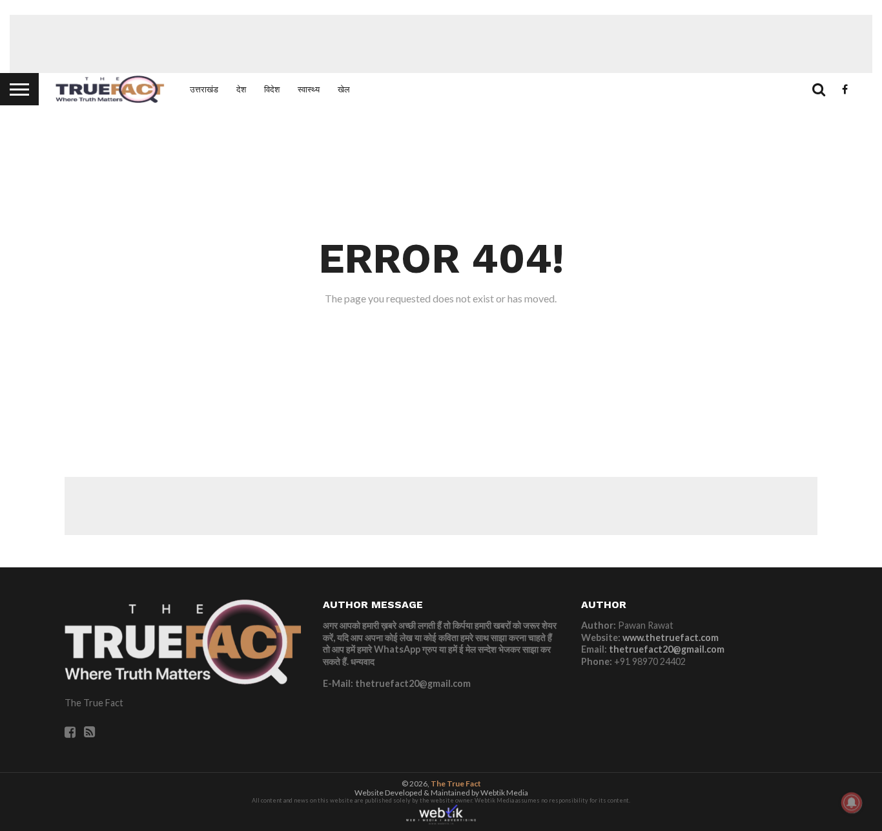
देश (241, 89)
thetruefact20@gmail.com (666, 649)
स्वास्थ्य (309, 89)
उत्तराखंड (204, 89)
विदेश (272, 89)
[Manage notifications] (851, 802)
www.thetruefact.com (670, 637)
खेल (344, 89)
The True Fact (456, 783)
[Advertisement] (441, 44)
